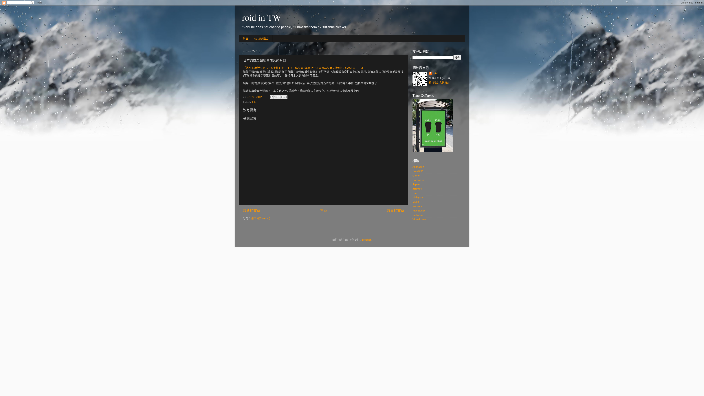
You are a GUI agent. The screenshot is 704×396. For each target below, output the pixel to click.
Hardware (418, 180)
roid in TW (261, 17)
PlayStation (419, 210)
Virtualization (419, 219)
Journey (417, 188)
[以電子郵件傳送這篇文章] (272, 97)
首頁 (245, 38)
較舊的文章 (395, 211)
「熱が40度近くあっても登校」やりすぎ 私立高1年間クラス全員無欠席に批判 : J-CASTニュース (303, 68)
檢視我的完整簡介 (439, 82)
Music (415, 201)
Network (417, 206)
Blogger (366, 239)
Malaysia (417, 197)
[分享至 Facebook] (282, 97)
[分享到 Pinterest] (285, 97)
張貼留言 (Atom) (260, 218)
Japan (416, 184)
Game (416, 175)
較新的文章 (251, 211)
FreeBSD (417, 171)
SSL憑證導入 (262, 38)
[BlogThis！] (275, 97)
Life (254, 102)
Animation (418, 166)
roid (435, 73)
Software (417, 215)
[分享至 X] (278, 97)
